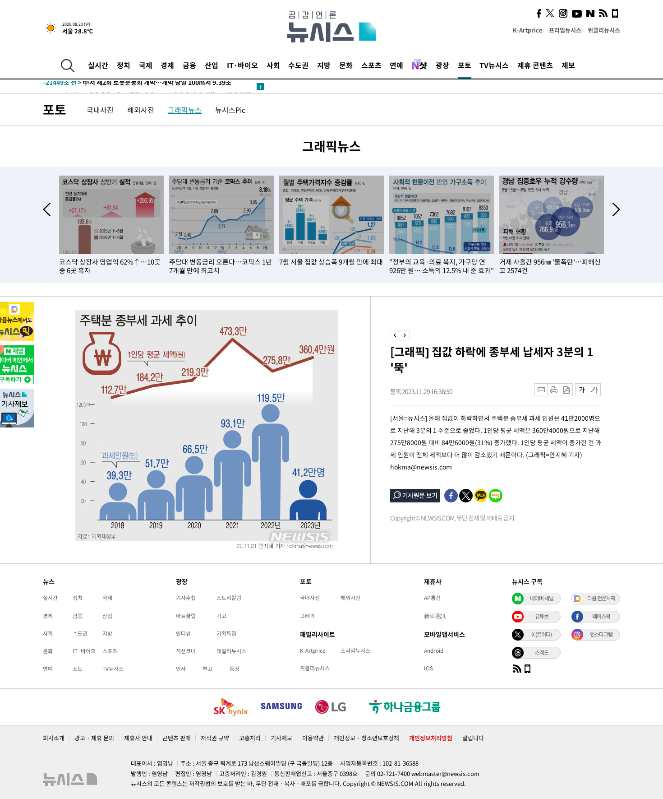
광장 (442, 65)
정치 (123, 65)
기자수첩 (186, 598)
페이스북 (601, 616)
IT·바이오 (242, 65)
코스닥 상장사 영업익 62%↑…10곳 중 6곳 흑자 (110, 266)
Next (616, 209)
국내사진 (100, 109)
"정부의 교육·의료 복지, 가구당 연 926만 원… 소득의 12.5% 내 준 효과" (441, 266)
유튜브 (541, 616)
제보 (568, 65)
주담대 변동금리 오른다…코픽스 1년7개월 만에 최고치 (220, 266)
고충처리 (250, 738)
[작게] (581, 389)
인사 (181, 668)
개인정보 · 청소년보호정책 (366, 738)
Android (433, 650)
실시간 (98, 65)
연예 (396, 65)
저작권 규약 (215, 738)
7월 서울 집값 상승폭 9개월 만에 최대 (331, 262)
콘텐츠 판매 (176, 738)
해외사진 (140, 109)
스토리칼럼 (228, 598)
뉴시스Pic (230, 109)
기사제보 (281, 738)
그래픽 (307, 616)
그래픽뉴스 (185, 109)
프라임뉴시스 (565, 30)
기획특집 (226, 633)
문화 (346, 65)
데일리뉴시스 (231, 651)
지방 (324, 65)
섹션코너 (186, 651)
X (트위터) (542, 634)
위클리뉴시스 (604, 30)
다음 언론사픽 (601, 598)
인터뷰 (183, 633)
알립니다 (473, 738)
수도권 (298, 65)
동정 (234, 668)
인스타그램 (601, 634)
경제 (167, 65)
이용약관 (313, 738)
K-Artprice (528, 30)
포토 (464, 65)
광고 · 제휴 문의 (94, 738)
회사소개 (53, 738)
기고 (221, 616)
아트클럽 (186, 616)
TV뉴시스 (494, 65)
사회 (273, 65)
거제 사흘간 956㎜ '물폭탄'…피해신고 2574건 (550, 266)
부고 (207, 668)
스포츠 (371, 65)
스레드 (541, 652)
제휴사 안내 (138, 738)
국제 (145, 65)
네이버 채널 (541, 598)
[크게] (594, 389)
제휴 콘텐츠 (535, 65)
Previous (47, 209)
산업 (211, 65)
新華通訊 (435, 616)
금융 (189, 65)
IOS (428, 668)
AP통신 (432, 598)
